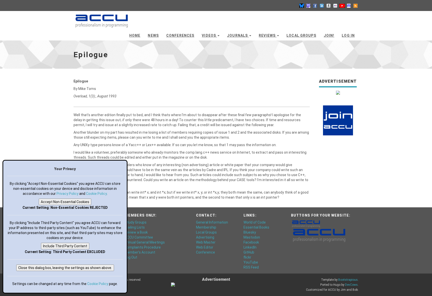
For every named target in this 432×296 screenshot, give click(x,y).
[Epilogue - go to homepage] (102, 18)
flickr (247, 257)
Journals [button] (238, 35)
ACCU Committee (139, 237)
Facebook (251, 242)
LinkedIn (250, 247)
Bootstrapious (348, 280)
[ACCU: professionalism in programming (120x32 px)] (306, 224)
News (153, 35)
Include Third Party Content (65, 246)
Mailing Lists (135, 227)
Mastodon (252, 237)
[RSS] (355, 5)
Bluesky (250, 232)
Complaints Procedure (143, 247)
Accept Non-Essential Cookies (65, 202)
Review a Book (136, 232)
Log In (348, 35)
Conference (205, 252)
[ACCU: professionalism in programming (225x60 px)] (319, 235)
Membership (206, 227)
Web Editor (204, 247)
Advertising (205, 237)
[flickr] (335, 5)
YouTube (251, 262)
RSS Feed (251, 267)
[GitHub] (329, 5)
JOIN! (329, 35)
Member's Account (140, 252)
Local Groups (301, 35)
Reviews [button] (267, 35)
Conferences (180, 35)
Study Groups (135, 222)
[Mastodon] (308, 5)
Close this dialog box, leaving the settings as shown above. (65, 268)
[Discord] (349, 5)
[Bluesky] (301, 5)
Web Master (206, 242)
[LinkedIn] (322, 5)
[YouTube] (342, 5)
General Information (212, 222)
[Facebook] (315, 5)
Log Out (131, 257)
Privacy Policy (67, 194)
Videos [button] (209, 35)
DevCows (351, 285)
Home (134, 35)
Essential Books (256, 227)
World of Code (255, 222)
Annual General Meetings (145, 242)
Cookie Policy (96, 194)
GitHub (249, 252)
